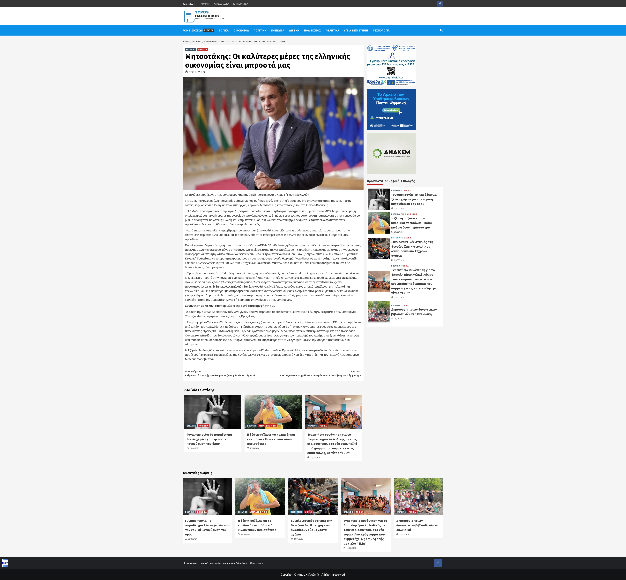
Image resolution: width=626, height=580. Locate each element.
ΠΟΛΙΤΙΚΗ (260, 30)
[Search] (441, 30)
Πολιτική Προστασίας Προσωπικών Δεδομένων (223, 563)
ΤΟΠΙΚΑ (224, 30)
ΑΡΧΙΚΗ (205, 3)
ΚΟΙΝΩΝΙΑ (277, 30)
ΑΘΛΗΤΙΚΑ (332, 30)
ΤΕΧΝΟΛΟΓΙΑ (381, 30)
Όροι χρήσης (256, 563)
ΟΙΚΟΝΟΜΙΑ (241, 30)
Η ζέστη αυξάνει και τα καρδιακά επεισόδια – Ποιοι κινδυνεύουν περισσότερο (271, 439)
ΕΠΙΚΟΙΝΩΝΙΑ (240, 3)
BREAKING (190, 49)
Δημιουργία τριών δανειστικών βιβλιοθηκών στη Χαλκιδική (418, 525)
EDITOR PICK (397, 238)
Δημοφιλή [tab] (392, 181)
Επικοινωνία (190, 563)
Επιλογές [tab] (408, 181)
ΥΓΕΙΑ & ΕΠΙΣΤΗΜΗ (356, 30)
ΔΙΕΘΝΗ (294, 30)
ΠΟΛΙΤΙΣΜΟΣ (312, 30)
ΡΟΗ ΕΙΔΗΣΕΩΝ (221, 3)
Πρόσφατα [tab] (375, 181)
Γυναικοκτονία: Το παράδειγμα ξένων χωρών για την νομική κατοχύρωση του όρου (209, 439)
